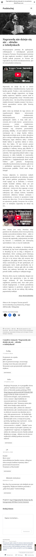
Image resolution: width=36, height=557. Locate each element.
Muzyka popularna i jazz (24, 329)
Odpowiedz (7, 372)
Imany (24, 330)
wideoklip (10, 333)
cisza (12, 330)
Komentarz (26, 531)
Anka (14, 329)
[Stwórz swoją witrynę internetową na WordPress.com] (18, 2)
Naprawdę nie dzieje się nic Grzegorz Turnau (21, 332)
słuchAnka (5, 330)
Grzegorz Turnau (18, 330)
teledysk (5, 333)
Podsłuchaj (8, 8)
